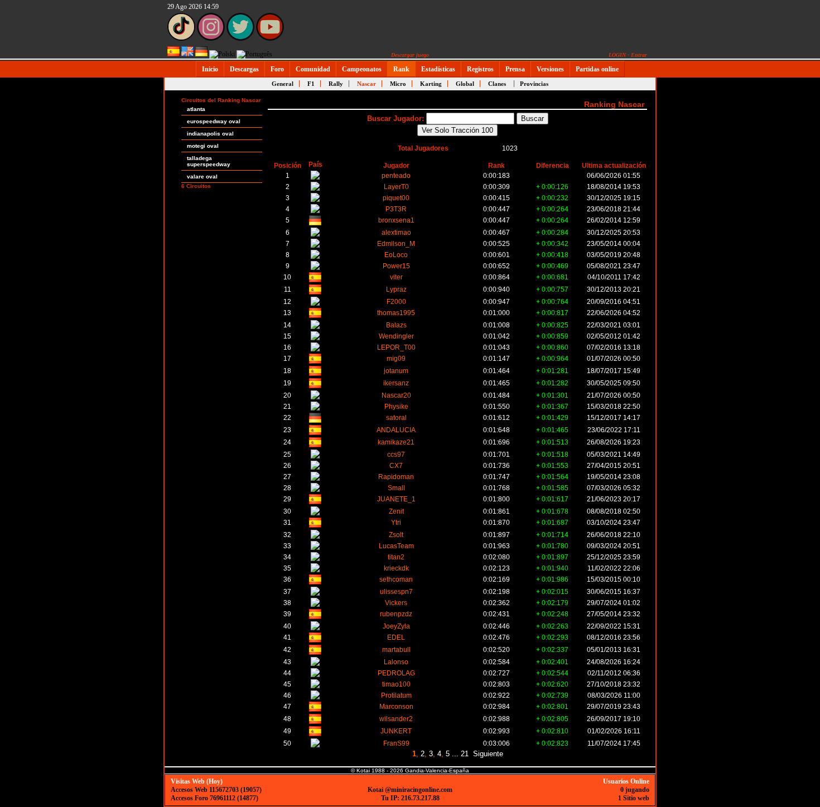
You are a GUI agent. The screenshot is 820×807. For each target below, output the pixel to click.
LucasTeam (396, 545)
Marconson (396, 706)
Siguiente (488, 754)
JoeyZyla (396, 626)
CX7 (396, 465)
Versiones (550, 69)
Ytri (396, 522)
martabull (396, 649)
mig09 (396, 358)
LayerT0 (396, 186)
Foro (277, 69)
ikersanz (396, 382)
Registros (480, 69)
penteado (396, 175)
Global (465, 83)
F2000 (396, 301)
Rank (401, 69)
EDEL (396, 637)
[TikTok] (181, 38)
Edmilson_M (396, 243)
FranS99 (396, 743)
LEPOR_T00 (396, 347)
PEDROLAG (396, 672)
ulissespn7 (396, 591)
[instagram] (211, 38)
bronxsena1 (396, 220)
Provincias (534, 83)
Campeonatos (362, 69)
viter (396, 277)
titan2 (396, 556)
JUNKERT (396, 730)
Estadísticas (438, 69)
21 (465, 754)
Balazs (396, 324)
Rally (336, 83)
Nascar (366, 83)
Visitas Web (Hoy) (197, 781)
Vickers (396, 602)
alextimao (396, 232)
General (282, 83)
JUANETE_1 (396, 498)
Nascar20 (396, 395)
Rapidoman (396, 476)
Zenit (396, 511)
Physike (396, 406)
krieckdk (396, 568)
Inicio (210, 69)
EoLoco (396, 254)
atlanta (196, 109)
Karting (431, 83)
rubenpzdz (396, 613)
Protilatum (396, 695)
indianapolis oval (210, 134)
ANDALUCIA (396, 429)
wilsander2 (396, 718)
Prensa (515, 69)
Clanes (497, 83)
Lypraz (396, 289)
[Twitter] (240, 38)
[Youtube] (270, 38)
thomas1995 (396, 312)
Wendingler (396, 336)
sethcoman (396, 579)
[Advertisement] (691, 246)
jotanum (396, 370)
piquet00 (396, 197)
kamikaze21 (396, 442)
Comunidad (313, 69)
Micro (398, 83)
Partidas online (597, 69)
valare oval (202, 176)
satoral (396, 417)
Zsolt (396, 534)
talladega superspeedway (208, 161)
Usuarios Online (626, 781)
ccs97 (396, 454)
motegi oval (203, 146)
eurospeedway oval (213, 121)
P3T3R (396, 208)
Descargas (244, 69)
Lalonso (396, 661)
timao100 (396, 684)
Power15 (396, 265)
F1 (311, 83)
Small (396, 487)
